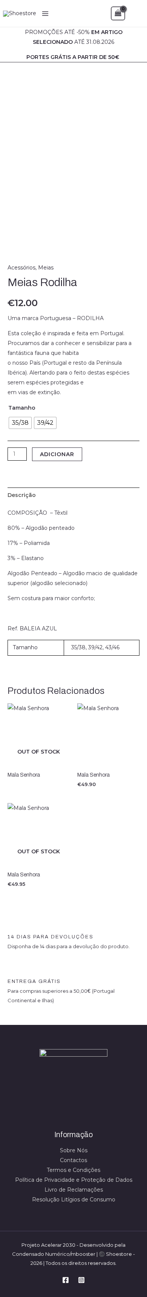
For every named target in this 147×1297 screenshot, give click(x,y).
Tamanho (21, 407)
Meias (46, 267)
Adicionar (57, 454)
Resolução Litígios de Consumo (73, 1199)
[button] (136, 14)
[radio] (20, 423)
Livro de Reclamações (73, 1189)
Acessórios (21, 267)
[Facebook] (65, 1280)
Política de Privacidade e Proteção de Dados (73, 1179)
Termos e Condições (73, 1170)
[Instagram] (81, 1280)
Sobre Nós (73, 1150)
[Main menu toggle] (45, 13)
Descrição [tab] (22, 495)
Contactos (73, 1160)
